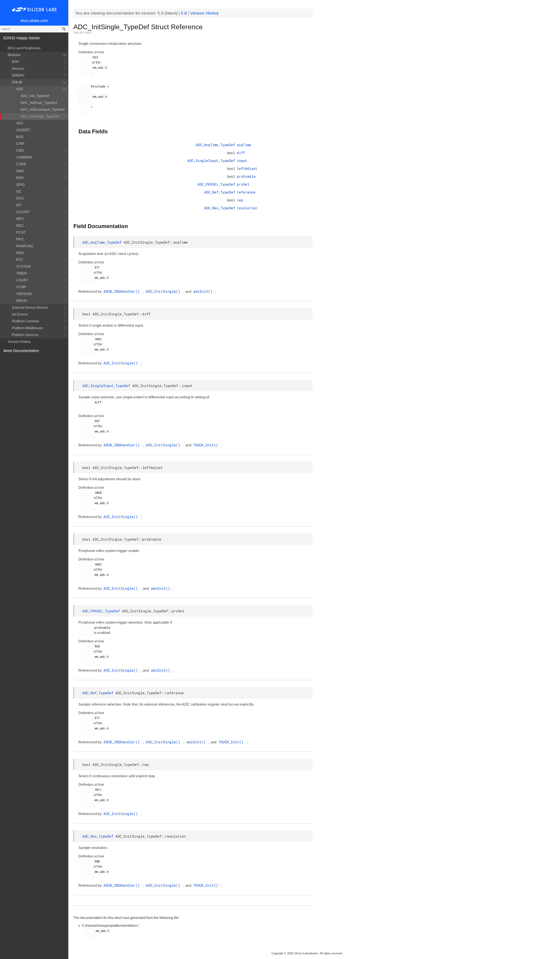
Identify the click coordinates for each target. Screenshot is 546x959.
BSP (15, 62)
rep (240, 200)
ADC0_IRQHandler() (122, 291)
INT (19, 205)
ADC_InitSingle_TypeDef (39, 116)
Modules (14, 55)
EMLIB (17, 82)
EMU (20, 178)
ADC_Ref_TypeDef (219, 192)
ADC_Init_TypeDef (34, 96)
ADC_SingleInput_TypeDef (211, 160)
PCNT (21, 232)
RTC (19, 260)
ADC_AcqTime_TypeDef (215, 145)
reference (246, 192)
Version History (19, 341)
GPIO (20, 184)
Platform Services (25, 335)
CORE (21, 164)
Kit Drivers (20, 314)
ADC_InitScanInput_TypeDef (42, 109)
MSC (20, 225)
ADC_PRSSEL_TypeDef (216, 184)
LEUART (23, 212)
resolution (247, 208)
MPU (20, 219)
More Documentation (21, 351)
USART (22, 280)
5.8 (184, 13)
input (242, 160)
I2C (19, 191)
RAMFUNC (25, 246)
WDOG (21, 301)
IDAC (20, 198)
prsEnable (246, 176)
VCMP (21, 287)
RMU (20, 253)
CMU (20, 150)
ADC (20, 89)
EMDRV (18, 75)
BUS (19, 137)
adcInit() (204, 291)
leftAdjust (247, 168)
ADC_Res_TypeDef (219, 208)
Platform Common (25, 321)
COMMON (24, 157)
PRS (19, 239)
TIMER (21, 273)
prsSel (243, 184)
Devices (18, 68)
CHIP (20, 144)
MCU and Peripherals (24, 48)
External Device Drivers (30, 307)
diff (241, 152)
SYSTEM (23, 266)
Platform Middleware (27, 328)
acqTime (244, 145)
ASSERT (23, 130)
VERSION (24, 294)
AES (19, 123)
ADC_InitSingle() (164, 291)
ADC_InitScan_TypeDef (38, 103)
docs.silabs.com (34, 21)
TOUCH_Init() (206, 445)
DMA (20, 171)
